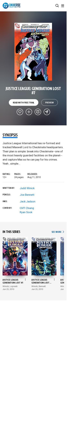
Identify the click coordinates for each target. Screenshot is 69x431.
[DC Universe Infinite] (11, 5)
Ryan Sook (26, 212)
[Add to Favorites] (20, 112)
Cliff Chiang (27, 208)
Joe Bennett (27, 194)
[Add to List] (29, 112)
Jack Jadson (27, 201)
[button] (57, 6)
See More (58, 232)
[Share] (47, 112)
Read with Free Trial (23, 102)
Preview (49, 102)
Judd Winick (27, 188)
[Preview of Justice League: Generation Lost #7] (33, 52)
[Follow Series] (38, 112)
